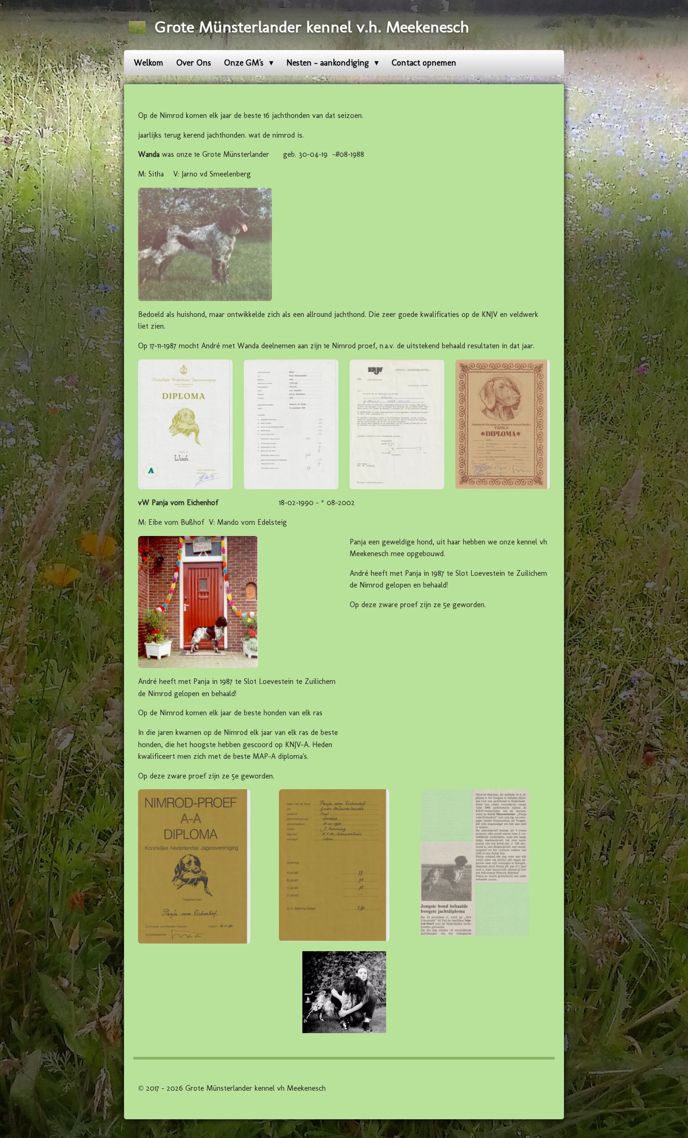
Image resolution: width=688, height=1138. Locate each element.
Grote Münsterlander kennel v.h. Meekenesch (312, 27)
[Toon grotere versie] (205, 244)
